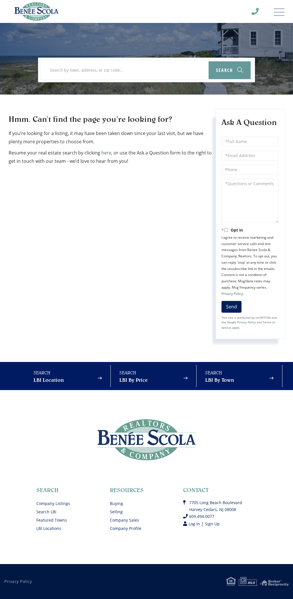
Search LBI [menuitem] (46, 511)
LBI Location (48, 380)
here (106, 153)
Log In (194, 523)
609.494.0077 (259, 13)
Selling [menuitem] (116, 511)
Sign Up (212, 523)
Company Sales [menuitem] (124, 520)
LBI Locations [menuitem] (48, 528)
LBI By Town (219, 380)
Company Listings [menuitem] (53, 503)
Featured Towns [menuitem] (51, 520)
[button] (230, 70)
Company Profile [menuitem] (125, 528)
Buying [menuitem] (116, 503)
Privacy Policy (232, 293)
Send (231, 307)
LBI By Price (133, 380)
